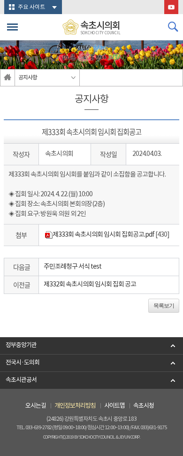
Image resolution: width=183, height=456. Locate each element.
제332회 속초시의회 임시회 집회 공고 (90, 284)
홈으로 (7, 78)
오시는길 (35, 406)
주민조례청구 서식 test (72, 267)
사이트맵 (114, 406)
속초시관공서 (21, 380)
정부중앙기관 (21, 345)
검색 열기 (173, 27)
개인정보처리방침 (75, 406)
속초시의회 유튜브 (171, 7)
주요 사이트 (31, 7)
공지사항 (27, 78)
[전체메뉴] (12, 27)
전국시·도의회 (22, 362)
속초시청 (143, 406)
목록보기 (163, 305)
